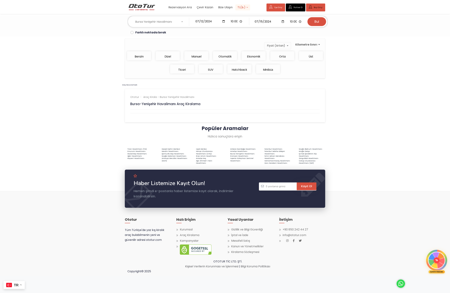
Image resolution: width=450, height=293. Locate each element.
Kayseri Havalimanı (135, 158)
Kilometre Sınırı (306, 44)
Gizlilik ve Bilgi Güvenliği (247, 229)
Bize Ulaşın (225, 7)
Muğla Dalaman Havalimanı (174, 156)
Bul (316, 21)
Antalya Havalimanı (238, 151)
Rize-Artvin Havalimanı (206, 156)
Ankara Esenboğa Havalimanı (243, 149)
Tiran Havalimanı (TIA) (137, 149)
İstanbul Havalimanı (273, 149)
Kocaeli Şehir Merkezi (171, 149)
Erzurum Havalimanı (136, 151)
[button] (159, 22)
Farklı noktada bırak (150, 32)
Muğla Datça (304, 151)
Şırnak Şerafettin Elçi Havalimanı (308, 155)
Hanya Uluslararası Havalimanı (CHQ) (204, 152)
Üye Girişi (278, 7)
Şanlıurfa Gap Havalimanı (173, 154)
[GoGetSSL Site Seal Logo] (193, 250)
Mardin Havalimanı (170, 151)
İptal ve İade (239, 235)
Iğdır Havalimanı (134, 156)
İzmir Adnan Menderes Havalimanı (274, 157)
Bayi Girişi (317, 7)
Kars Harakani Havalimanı (276, 163)
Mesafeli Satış (240, 241)
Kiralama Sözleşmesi (245, 252)
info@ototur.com (294, 235)
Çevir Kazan (205, 7)
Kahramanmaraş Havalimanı (277, 161)
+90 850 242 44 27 (295, 229)
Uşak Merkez (201, 149)
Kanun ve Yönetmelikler (247, 246)
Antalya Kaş (201, 158)
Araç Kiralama (189, 235)
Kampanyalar (189, 241)
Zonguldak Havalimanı (308, 158)
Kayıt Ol (306, 186)
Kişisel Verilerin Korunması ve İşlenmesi (211, 266)
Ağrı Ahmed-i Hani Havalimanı (204, 162)
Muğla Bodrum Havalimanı (310, 149)
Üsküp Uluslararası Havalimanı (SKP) (307, 162)
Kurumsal (186, 229)
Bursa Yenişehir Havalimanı (242, 154)
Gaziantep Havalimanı (137, 154)
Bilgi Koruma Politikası (255, 266)
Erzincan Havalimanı (239, 156)
